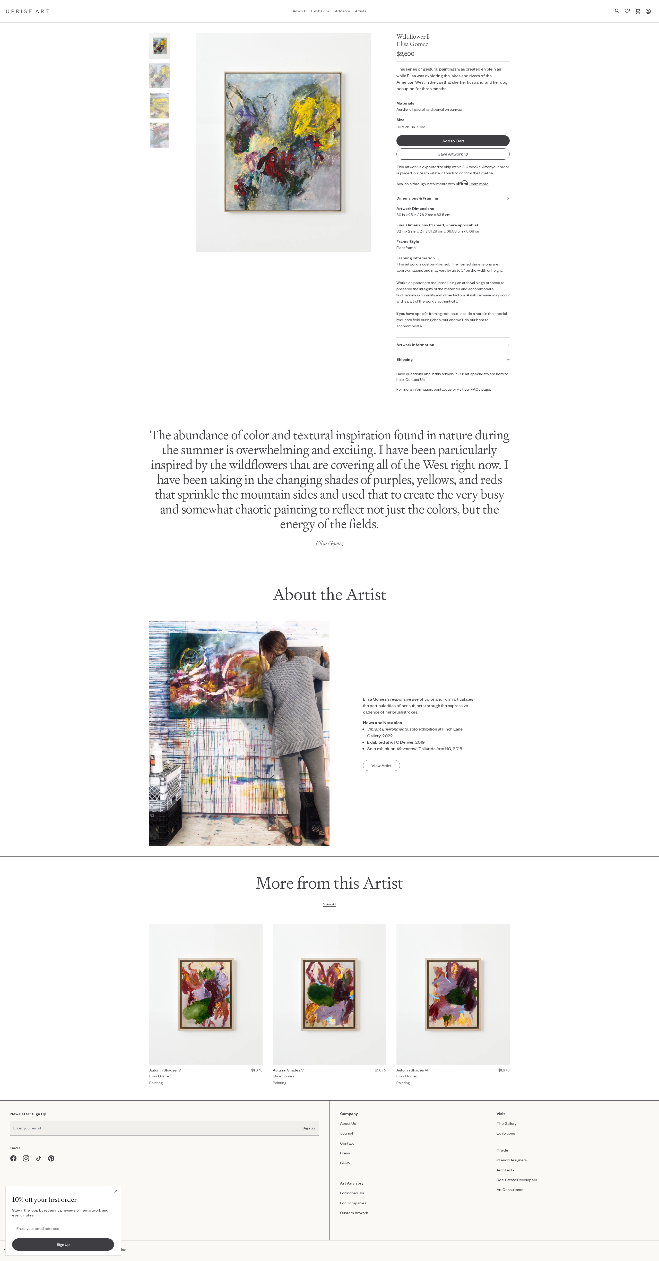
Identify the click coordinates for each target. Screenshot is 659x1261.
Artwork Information (415, 344)
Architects (505, 1170)
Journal (346, 1133)
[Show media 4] (159, 135)
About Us (348, 1123)
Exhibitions (506, 1133)
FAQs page (480, 389)
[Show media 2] (159, 76)
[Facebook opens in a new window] (13, 1158)
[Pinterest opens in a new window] (51, 1158)
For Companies (353, 1202)
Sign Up (63, 1244)
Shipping (404, 359)
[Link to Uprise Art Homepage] (27, 11)
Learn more (479, 183)
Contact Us (415, 379)
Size (400, 119)
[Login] (648, 11)
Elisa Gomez (412, 44)
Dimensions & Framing (417, 198)
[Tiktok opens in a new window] (39, 1158)
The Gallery (506, 1123)
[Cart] (637, 11)
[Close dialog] (116, 1191)
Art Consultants (510, 1189)
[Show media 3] (159, 105)
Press (345, 1153)
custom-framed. (436, 264)
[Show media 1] (159, 46)
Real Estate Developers (517, 1179)
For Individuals (352, 1192)
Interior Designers (512, 1159)
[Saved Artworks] (627, 11)
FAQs (345, 1162)
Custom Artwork (354, 1212)
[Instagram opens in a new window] (26, 1158)
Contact (347, 1143)
